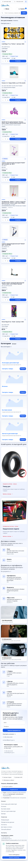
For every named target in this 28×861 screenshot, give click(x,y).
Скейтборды (5, 48)
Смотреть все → (6, 23)
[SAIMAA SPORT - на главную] (14, 768)
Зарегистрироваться (14, 730)
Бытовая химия (5, 809)
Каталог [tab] (14, 343)
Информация (5, 820)
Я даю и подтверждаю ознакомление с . (14, 794)
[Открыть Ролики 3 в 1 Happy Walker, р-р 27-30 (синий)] (14, 72)
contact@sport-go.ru (9, 740)
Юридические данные (7, 822)
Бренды (3, 813)
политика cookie (21, 850)
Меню (7, 9)
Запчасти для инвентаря (8, 811)
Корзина (23, 9)
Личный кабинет (6, 829)
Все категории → (6, 346)
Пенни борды (5, 326)
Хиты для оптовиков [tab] (6, 20)
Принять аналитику (14, 857)
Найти (24, 13)
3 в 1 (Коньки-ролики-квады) (8, 87)
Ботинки (3, 806)
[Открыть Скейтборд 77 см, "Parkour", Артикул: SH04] (14, 33)
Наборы (3, 126)
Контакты (4, 824)
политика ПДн (10, 851)
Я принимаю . (14, 797)
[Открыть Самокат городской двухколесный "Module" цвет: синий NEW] (14, 231)
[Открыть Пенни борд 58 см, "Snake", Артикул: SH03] (14, 311)
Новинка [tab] (15, 20)
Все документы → (6, 571)
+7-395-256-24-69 (19, 1)
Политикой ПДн (7, 795)
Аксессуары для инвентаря (9, 804)
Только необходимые (14, 854)
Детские (4, 167)
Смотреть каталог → (9, 734)
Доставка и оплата (6, 827)
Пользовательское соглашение (18, 797)
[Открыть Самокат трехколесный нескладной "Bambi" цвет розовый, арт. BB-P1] (14, 150)
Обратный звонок (26, 1)
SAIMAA (3, 41)
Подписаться (14, 789)
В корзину (17, 61)
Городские (4, 207)
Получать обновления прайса (9, 783)
